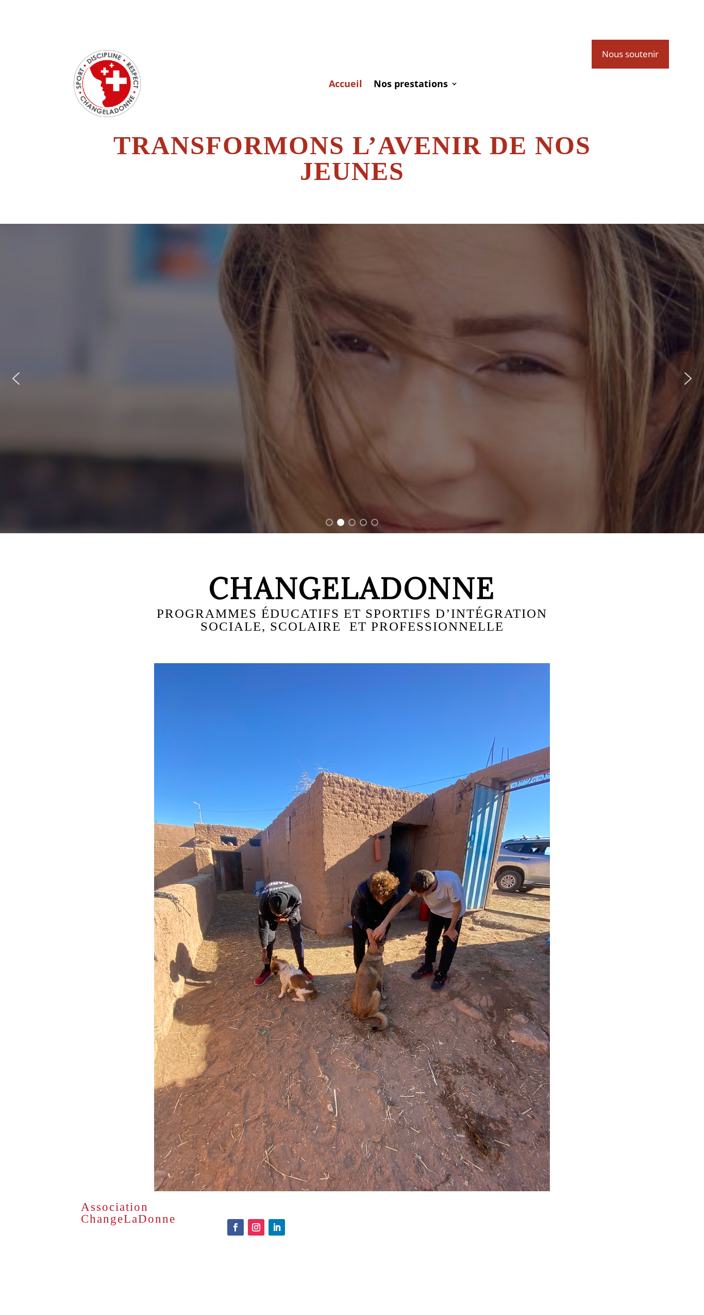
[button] (16, 378)
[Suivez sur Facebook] (235, 1227)
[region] (352, 378)
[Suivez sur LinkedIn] (277, 1227)
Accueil (345, 83)
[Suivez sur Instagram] (256, 1227)
